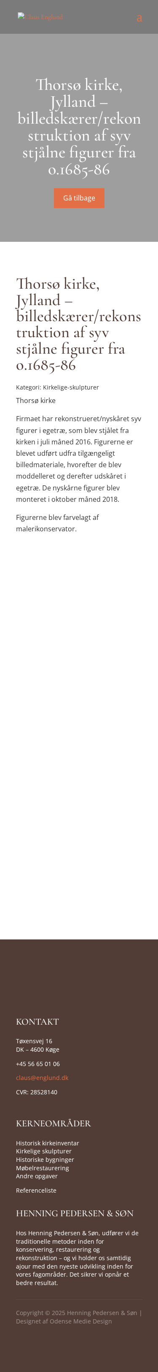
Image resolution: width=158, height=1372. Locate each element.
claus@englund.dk (42, 1078)
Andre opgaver (37, 1176)
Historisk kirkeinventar (47, 1143)
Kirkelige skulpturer (44, 1151)
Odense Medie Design (81, 1321)
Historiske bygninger (45, 1160)
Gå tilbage (79, 198)
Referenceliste (36, 1190)
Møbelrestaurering (42, 1168)
